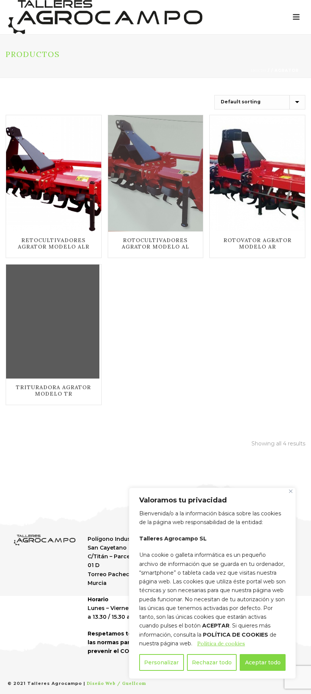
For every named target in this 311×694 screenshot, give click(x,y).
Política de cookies (221, 643)
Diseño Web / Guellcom (116, 683)
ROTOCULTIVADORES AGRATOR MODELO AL (155, 243)
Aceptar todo (263, 662)
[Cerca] (290, 491)
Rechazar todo (212, 662)
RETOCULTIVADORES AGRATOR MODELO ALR (54, 243)
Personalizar (161, 662)
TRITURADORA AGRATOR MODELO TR (53, 390)
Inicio (258, 70)
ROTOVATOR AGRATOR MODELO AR (257, 243)
